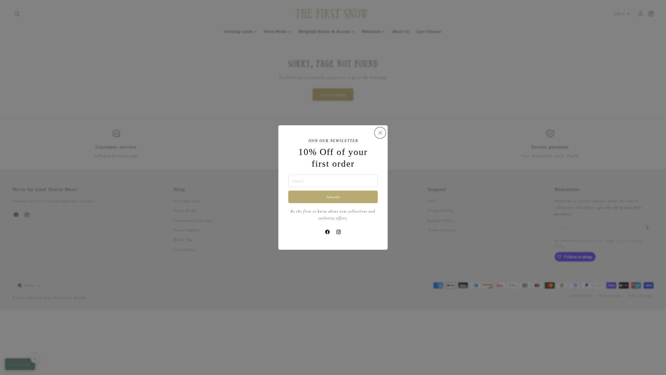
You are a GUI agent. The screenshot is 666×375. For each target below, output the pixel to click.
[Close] (380, 133)
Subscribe (333, 197)
